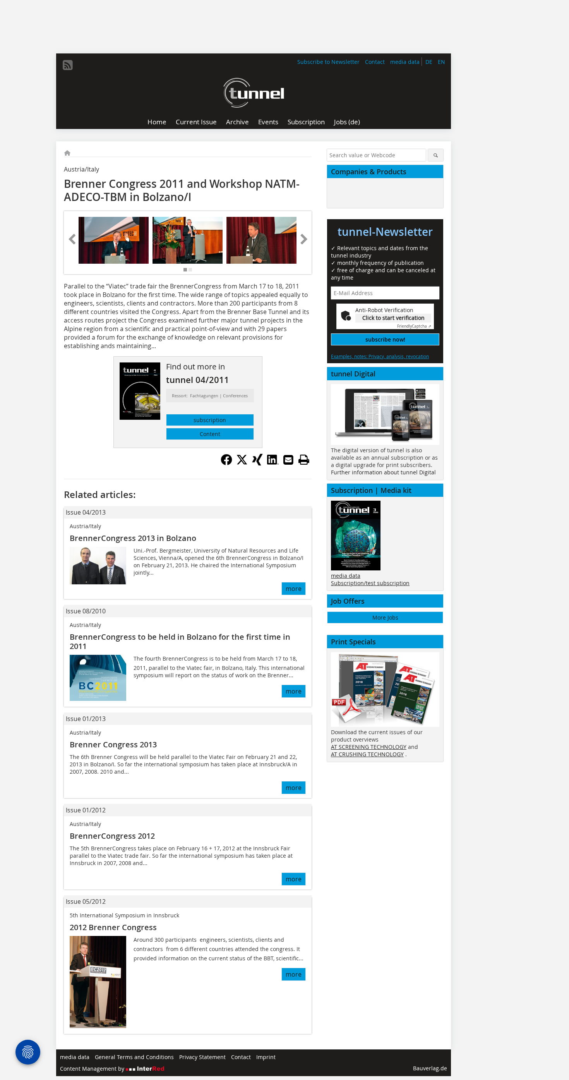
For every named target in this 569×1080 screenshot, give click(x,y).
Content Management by (93, 1068)
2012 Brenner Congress (113, 927)
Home (156, 121)
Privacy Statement (202, 1057)
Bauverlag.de (430, 1068)
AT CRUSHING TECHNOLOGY (367, 754)
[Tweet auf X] (242, 463)
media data (405, 61)
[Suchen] (435, 155)
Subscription (306, 121)
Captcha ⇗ (414, 326)
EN (441, 61)
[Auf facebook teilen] (226, 463)
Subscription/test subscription (370, 583)
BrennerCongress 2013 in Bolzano (133, 538)
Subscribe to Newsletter (328, 61)
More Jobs (385, 617)
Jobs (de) (347, 121)
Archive (237, 121)
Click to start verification (393, 317)
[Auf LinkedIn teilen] (273, 463)
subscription (210, 420)
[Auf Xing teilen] (257, 463)
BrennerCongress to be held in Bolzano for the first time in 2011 (180, 641)
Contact (375, 61)
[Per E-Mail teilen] (288, 459)
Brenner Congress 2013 (113, 744)
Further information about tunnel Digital (383, 472)
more (294, 588)
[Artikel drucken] (304, 459)
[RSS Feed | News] (68, 65)
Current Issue (196, 121)
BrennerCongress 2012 (112, 836)
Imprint (266, 1057)
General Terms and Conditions (134, 1057)
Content (210, 434)
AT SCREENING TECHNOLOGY (368, 746)
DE (428, 61)
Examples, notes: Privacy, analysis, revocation (380, 356)
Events (268, 121)
